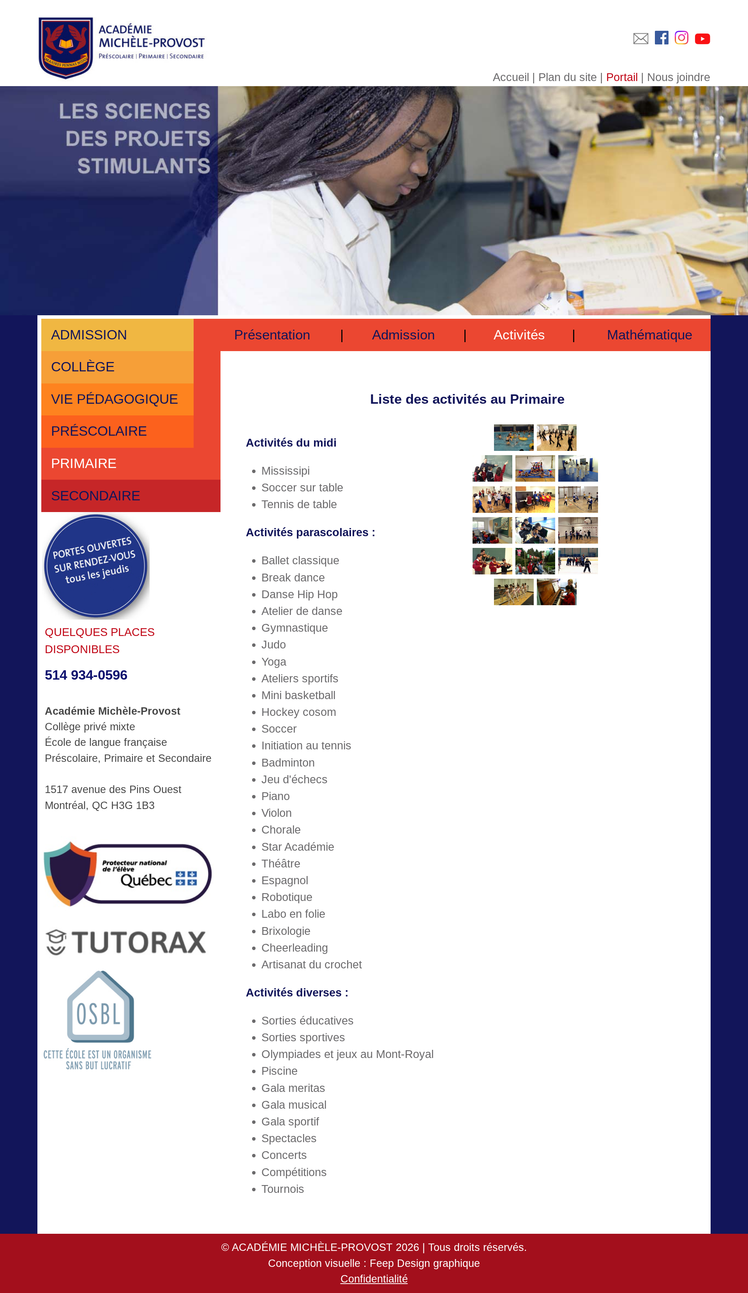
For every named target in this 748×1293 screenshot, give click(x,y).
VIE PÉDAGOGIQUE (112, 399)
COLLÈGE (81, 366)
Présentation (272, 334)
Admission (403, 334)
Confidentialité (374, 1279)
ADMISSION (87, 334)
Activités (519, 334)
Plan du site (567, 77)
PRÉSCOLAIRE (97, 431)
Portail (622, 77)
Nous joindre (678, 77)
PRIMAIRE (81, 463)
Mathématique (649, 334)
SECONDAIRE (93, 495)
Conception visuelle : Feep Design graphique (374, 1263)
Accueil (511, 77)
